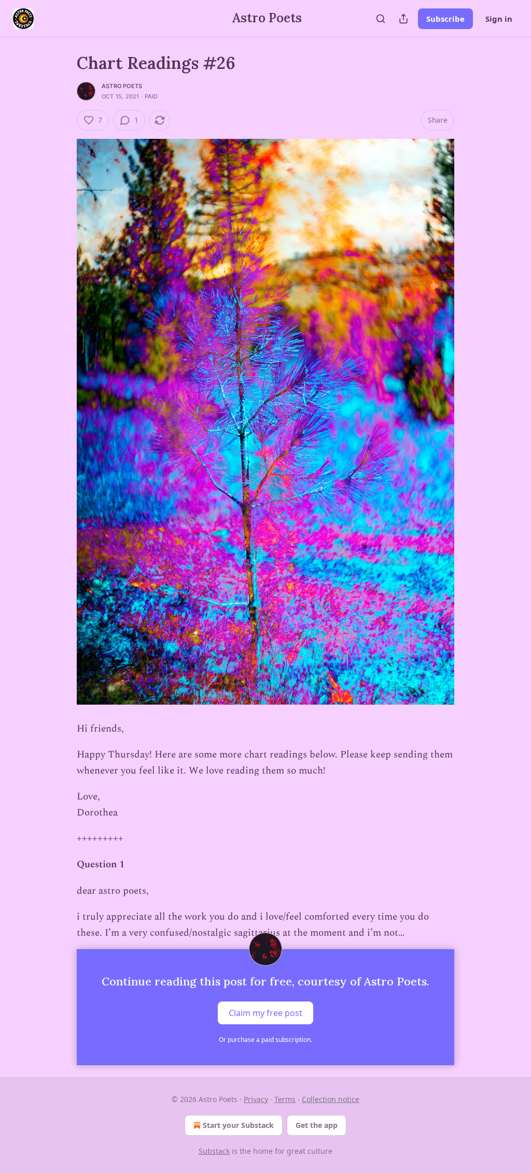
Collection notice (330, 1099)
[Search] (380, 18)
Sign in (498, 18)
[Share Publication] (403, 18)
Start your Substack (238, 1125)
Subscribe (445, 18)
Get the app (317, 1125)
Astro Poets (122, 86)
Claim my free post (265, 1013)
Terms (285, 1099)
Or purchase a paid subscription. (265, 1039)
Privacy (256, 1099)
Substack (214, 1151)
